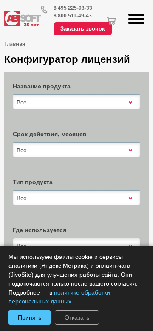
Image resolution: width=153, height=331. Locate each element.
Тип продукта (33, 182)
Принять (29, 317)
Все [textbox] (22, 102)
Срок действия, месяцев (50, 134)
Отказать (77, 317)
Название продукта (42, 86)
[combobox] (76, 102)
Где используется (39, 230)
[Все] (76, 102)
